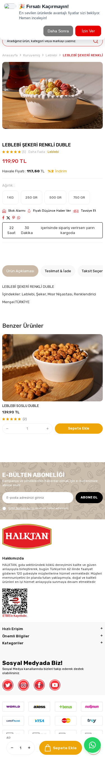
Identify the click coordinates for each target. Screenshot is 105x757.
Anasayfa (10, 55)
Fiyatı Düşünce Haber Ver (52, 211)
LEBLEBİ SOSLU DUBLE (20, 406)
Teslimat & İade (58, 271)
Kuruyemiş (31, 55)
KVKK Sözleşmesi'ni (21, 508)
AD (8, 737)
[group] (52, 95)
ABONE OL (89, 497)
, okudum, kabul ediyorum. (38, 508)
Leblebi (51, 55)
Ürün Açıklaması (20, 271)
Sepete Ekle (65, 748)
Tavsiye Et (88, 211)
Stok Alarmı (16, 211)
